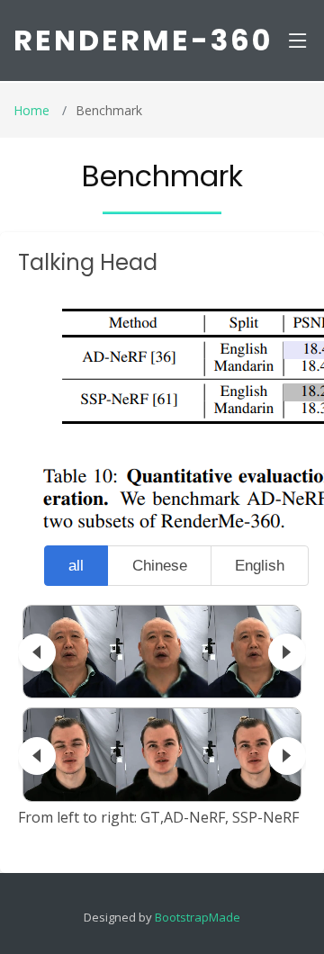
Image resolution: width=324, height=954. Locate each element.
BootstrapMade (197, 917)
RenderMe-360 (143, 40)
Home (32, 110)
